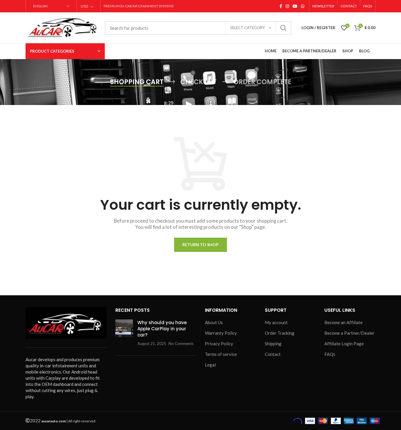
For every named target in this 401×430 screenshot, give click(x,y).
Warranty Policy (221, 333)
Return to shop (200, 244)
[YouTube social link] (295, 6)
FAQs (329, 354)
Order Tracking (279, 333)
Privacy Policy (219, 343)
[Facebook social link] (281, 6)
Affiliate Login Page (344, 343)
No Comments (181, 343)
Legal (210, 364)
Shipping (273, 343)
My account (276, 322)
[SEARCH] (283, 28)
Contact (273, 354)
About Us (214, 322)
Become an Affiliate (343, 322)
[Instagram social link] (287, 6)
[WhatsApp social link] (302, 6)
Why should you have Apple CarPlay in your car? (162, 328)
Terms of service (221, 354)
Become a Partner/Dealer (349, 333)
